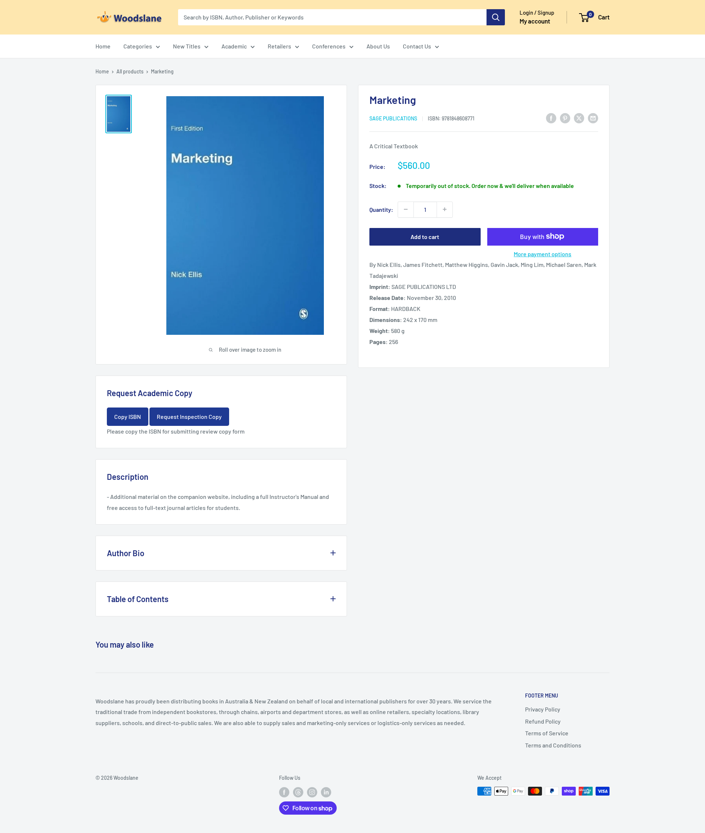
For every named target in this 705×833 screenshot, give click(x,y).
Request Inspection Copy (189, 416)
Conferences (329, 46)
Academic (234, 46)
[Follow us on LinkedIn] (326, 792)
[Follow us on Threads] (298, 792)
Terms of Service (546, 732)
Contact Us (417, 46)
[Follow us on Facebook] (284, 792)
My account (535, 21)
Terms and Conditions (553, 745)
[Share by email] (593, 117)
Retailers (279, 46)
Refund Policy (543, 721)
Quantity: (381, 209)
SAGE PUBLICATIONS (393, 118)
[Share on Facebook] (551, 117)
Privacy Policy (542, 709)
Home (103, 46)
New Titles (186, 46)
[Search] (496, 17)
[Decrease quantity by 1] (405, 209)
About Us (378, 46)
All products (130, 71)
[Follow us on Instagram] (312, 792)
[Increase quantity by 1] (444, 209)
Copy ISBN (127, 416)
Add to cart (425, 236)
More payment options (542, 253)
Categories (137, 46)
